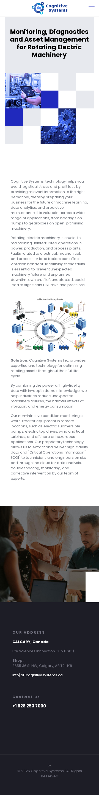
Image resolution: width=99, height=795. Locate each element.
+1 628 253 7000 (29, 706)
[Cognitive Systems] (49, 8)
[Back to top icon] (49, 765)
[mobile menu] (91, 8)
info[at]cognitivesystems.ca (37, 675)
